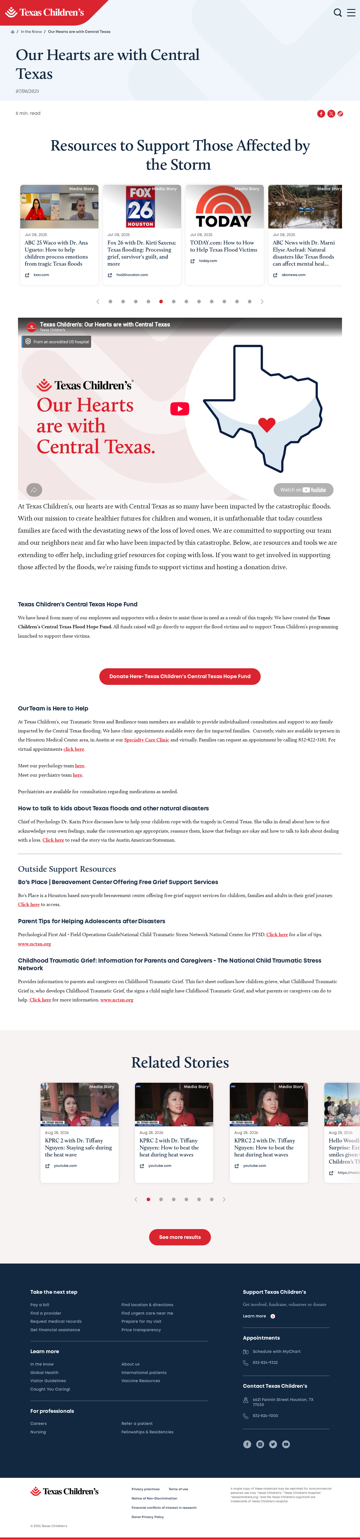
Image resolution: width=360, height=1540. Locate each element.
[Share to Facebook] (321, 114)
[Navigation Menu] (351, 12)
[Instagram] (260, 1444)
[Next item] (260, 302)
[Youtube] (286, 1444)
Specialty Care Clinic (146, 740)
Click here (53, 840)
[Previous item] (100, 302)
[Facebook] (247, 1444)
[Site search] (338, 12)
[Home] (13, 32)
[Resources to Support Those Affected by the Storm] (54, 13)
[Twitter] (273, 1444)
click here (74, 749)
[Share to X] (331, 114)
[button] (340, 113)
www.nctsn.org (34, 944)
